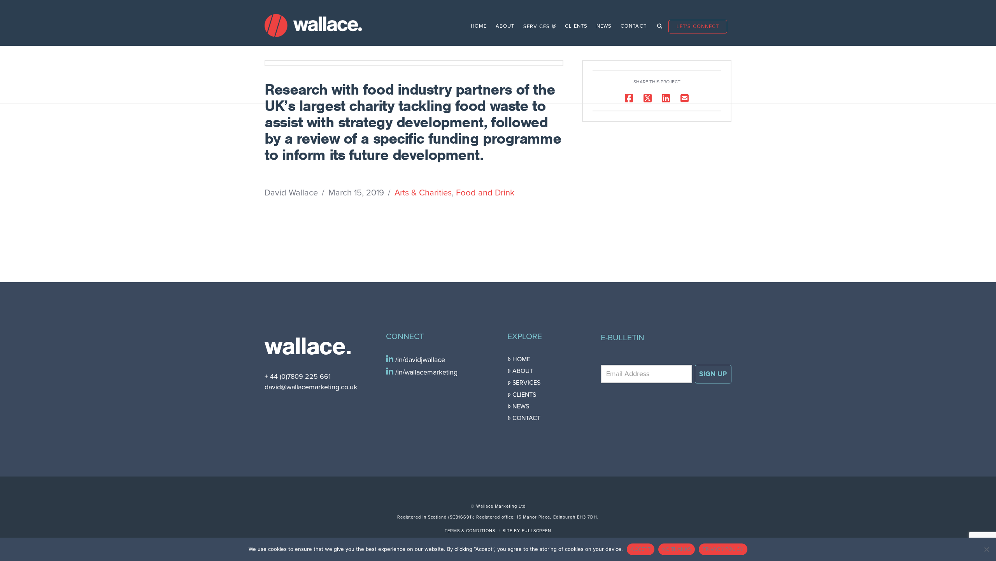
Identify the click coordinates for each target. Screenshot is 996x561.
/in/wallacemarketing (425, 372)
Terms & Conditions (470, 530)
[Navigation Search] (657, 22)
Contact (526, 418)
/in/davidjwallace (419, 359)
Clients (524, 395)
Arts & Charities (423, 193)
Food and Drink (485, 193)
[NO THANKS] (986, 549)
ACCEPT (641, 549)
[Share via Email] (684, 98)
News (520, 406)
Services (526, 383)
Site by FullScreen (527, 530)
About (522, 371)
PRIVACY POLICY (723, 549)
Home (521, 359)
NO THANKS (676, 549)
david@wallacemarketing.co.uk (311, 387)
